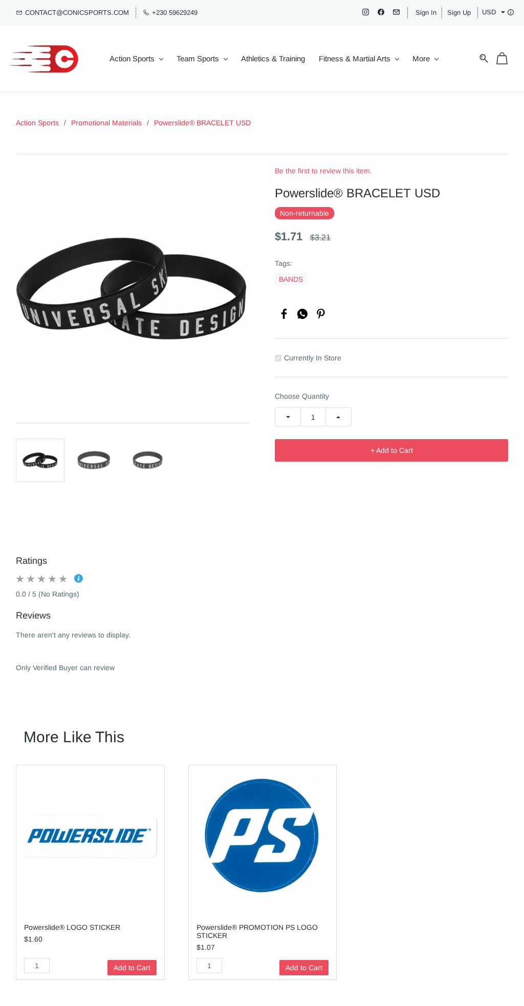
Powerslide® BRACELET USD (202, 123)
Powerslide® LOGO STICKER (72, 927)
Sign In (426, 12)
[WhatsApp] (302, 314)
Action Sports (37, 123)
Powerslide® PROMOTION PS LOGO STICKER (257, 931)
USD (489, 12)
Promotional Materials (106, 123)
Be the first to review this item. (323, 170)
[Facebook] (284, 314)
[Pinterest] (321, 314)
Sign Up (459, 12)
